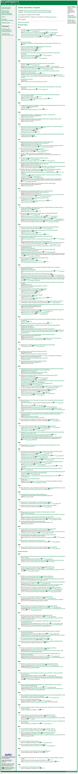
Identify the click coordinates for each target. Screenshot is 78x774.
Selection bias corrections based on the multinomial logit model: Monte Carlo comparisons (42, 432)
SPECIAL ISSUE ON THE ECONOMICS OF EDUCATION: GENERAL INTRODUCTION (41, 641)
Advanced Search (6, 22)
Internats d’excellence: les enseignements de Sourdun (34, 288)
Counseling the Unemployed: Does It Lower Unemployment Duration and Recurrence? (42, 451)
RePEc (10, 756)
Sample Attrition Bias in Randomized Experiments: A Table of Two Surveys (38, 389)
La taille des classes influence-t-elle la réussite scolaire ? (34, 157)
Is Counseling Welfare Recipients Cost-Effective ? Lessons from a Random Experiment (42, 301)
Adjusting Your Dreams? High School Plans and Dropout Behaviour (37, 141)
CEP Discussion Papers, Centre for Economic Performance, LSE (34, 35)
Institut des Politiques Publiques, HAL (28, 36)
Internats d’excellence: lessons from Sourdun (32, 294)
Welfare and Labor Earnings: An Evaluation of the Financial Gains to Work (39, 505)
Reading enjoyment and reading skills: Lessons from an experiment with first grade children (43, 162)
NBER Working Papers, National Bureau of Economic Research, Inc (35, 276)
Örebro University (7, 769)
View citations (35, 31)
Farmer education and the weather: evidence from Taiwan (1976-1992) (45, 531)
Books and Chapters (7, 13)
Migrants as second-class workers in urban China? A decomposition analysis (39, 375)
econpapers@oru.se (71, 16)
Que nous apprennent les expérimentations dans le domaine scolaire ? (38, 334)
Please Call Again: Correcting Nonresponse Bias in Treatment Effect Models (39, 213)
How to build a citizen (26, 42)
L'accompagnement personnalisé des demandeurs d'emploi (35, 638)
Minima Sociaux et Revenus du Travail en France (33, 540)
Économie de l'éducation (27, 79)
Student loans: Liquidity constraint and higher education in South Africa (38, 344)
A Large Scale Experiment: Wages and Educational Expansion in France (38, 425)
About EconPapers (6, 8)
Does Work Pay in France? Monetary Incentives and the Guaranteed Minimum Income (42, 461)
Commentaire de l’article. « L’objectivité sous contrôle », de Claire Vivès (38, 114)
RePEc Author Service (51, 17)
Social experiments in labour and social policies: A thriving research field (38, 183)
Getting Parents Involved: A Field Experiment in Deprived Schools (36, 236)
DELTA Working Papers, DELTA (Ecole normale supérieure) (36, 434)
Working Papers (5, 10)
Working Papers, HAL (28, 49)
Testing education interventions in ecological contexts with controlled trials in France (41, 118)
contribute (4, 761)
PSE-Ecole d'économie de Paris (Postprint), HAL (34, 66)
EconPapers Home (6, 7)
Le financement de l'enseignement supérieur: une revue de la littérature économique (41, 355)
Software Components (7, 14)
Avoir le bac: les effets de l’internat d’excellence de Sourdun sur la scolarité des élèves (41, 126)
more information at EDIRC (44, 12)
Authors (3, 16)
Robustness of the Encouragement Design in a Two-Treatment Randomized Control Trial (42, 309)
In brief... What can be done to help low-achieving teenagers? (36, 153)
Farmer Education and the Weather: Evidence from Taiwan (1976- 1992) (38, 528)
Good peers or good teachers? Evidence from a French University (37, 190)
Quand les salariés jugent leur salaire (30, 741)
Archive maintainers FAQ (7, 30)
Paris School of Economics (30, 12)
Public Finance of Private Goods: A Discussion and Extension (35, 751)
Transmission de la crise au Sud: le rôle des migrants (33, 361)
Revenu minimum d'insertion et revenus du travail (33, 521)
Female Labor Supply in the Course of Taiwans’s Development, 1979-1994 (39, 547)
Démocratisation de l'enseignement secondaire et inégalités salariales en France (40, 445)
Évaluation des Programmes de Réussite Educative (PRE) (35, 197)
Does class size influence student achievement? (32, 148)
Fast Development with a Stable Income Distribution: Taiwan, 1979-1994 (38, 534)
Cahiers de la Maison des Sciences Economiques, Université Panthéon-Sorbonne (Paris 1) (40, 468)
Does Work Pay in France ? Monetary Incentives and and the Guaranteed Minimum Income (43, 487)
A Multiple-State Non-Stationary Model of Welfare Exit (34, 494)
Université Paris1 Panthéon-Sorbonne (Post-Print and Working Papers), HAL (37, 465)
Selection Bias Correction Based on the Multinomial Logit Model (36, 502)
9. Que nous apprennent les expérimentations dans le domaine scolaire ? (46, 338)
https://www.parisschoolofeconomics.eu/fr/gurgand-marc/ (37, 10)
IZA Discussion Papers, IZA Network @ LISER (33, 32)
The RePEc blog (6, 33)
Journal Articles (5, 12)
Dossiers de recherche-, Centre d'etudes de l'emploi (31, 516)
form (72, 19)
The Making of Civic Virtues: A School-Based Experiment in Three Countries (39, 29)
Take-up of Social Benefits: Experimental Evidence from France (36, 46)
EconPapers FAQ (6, 29)
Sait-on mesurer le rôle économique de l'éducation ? (33, 744)
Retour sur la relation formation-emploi (30, 478)
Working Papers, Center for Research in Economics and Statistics (34, 219)
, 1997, (38, 761)
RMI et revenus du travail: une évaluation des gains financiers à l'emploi (38, 732)
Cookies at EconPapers (6, 31)
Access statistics (22, 14)
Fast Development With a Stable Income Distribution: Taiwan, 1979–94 (38, 728)
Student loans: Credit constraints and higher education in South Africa (37, 63)
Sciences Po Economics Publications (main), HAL (34, 98)
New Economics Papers (7, 20)
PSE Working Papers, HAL (26, 50)
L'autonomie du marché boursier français (31, 766)
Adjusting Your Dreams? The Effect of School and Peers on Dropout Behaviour (40, 226)
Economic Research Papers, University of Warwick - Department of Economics (40, 172)
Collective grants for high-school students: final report (34, 351)
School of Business (9, 768)
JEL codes (4, 19)
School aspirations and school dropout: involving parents (34, 257)
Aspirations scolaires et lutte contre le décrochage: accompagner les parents (39, 230)
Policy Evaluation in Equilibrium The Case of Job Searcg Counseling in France (39, 419)
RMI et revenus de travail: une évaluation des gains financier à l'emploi (38, 511)
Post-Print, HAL (24, 100)
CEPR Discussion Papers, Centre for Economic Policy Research (37, 238)
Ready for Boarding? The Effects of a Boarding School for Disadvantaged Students (41, 169)
